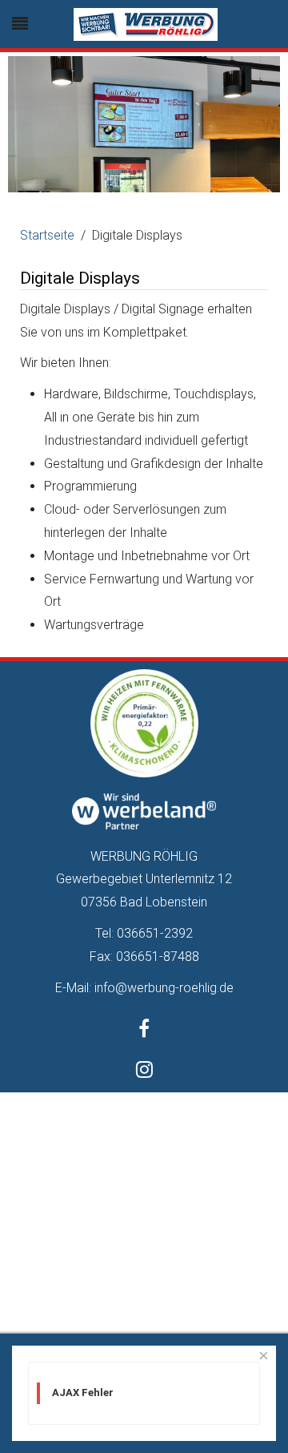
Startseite (47, 235)
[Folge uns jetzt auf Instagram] (144, 1072)
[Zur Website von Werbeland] (144, 810)
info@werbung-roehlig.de (164, 987)
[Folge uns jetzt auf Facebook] (144, 1031)
